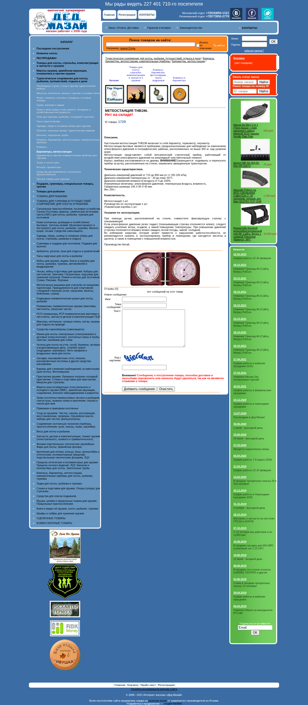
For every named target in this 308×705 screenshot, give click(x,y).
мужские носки (157, 700)
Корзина (133, 685)
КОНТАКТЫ (146, 14)
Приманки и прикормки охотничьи (57, 408)
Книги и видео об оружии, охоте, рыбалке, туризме (67, 508)
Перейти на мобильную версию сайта (154, 689)
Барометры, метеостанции (188, 61)
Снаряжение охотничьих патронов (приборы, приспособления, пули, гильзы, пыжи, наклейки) (66, 425)
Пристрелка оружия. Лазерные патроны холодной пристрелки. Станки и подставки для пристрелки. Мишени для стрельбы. (67, 379)
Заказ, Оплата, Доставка (123, 27)
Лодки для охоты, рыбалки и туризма (59, 483)
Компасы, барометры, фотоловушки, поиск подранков (158, 75)
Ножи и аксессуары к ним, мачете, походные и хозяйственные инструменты (64, 111)
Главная (109, 14)
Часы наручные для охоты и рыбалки (59, 256)
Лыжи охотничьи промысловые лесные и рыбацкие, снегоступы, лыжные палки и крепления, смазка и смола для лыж (68, 400)
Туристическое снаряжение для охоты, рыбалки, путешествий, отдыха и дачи (153, 58)
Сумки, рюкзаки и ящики (50, 105)
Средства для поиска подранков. (57, 496)
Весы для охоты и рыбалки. (53, 431)
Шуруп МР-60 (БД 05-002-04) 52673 (246, 164)
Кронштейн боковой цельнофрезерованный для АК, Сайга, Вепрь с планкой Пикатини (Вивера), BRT (247, 234)
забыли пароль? (254, 50)
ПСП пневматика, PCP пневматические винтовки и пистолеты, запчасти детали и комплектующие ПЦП (68, 315)
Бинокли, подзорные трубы (52, 135)
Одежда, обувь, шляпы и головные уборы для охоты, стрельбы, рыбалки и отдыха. (65, 237)
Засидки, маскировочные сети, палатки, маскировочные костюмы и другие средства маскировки (64, 361)
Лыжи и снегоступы (48, 162)
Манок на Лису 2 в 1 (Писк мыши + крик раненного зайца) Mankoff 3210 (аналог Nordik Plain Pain (246, 130)
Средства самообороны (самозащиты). (61, 329)
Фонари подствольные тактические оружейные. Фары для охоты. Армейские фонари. (66, 445)
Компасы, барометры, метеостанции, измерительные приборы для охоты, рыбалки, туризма (65, 475)
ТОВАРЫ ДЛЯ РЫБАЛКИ (52, 196)
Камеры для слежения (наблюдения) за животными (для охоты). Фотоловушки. (68, 370)
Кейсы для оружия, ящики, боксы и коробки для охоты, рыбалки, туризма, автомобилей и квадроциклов (66, 263)
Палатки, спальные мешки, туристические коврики (66, 130)
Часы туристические (48, 121)
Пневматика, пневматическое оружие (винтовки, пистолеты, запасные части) (66, 307)
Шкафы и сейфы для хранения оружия (60, 513)
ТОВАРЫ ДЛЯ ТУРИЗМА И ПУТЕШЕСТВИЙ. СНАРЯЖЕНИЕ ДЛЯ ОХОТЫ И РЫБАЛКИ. (64, 202)
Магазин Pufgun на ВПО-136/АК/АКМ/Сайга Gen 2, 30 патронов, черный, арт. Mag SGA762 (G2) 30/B (247, 195)
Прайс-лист (148, 685)
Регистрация (127, 14)
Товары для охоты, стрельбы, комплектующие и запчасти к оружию (136, 74)
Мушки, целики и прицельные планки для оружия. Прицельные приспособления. (67, 502)
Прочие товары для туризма (53, 179)
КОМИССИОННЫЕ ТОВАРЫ (54, 523)
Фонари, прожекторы (49, 167)
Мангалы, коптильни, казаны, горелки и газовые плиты (68, 93)
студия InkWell (172, 703)
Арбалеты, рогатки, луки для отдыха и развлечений (68, 251)
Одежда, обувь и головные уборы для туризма (64, 126)
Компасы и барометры (179, 79)
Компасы (42, 147)
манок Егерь (127, 48)
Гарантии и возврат (159, 27)
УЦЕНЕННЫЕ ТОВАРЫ (51, 518)
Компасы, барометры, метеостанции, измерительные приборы (160, 60)
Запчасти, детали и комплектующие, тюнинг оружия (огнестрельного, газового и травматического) (68, 438)
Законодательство (191, 27)
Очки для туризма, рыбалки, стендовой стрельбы (65, 116)
